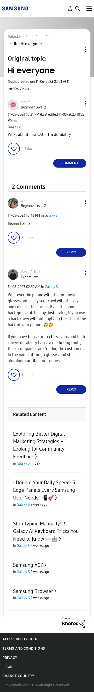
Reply (71, 252)
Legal (8, 667)
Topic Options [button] (77, 49)
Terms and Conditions (24, 648)
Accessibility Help (20, 639)
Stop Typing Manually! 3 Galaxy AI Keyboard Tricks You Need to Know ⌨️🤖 (46, 531)
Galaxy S (14, 126)
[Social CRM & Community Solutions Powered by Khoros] (73, 622)
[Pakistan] (15, 8)
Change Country (18, 676)
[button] (77, 103)
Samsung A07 (28, 565)
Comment (69, 163)
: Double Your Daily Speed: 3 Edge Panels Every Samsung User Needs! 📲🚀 (44, 490)
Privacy (10, 658)
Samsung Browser (33, 591)
